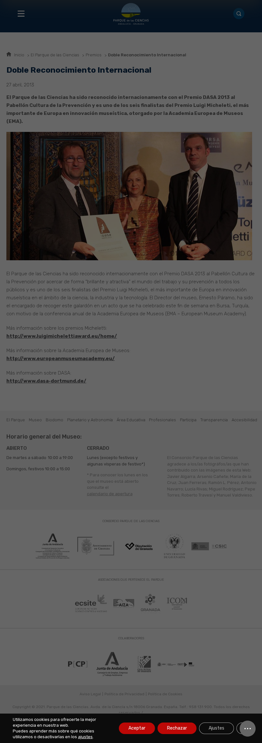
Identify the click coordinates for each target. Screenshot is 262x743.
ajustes (85, 736)
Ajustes (216, 728)
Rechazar (177, 728)
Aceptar (136, 728)
